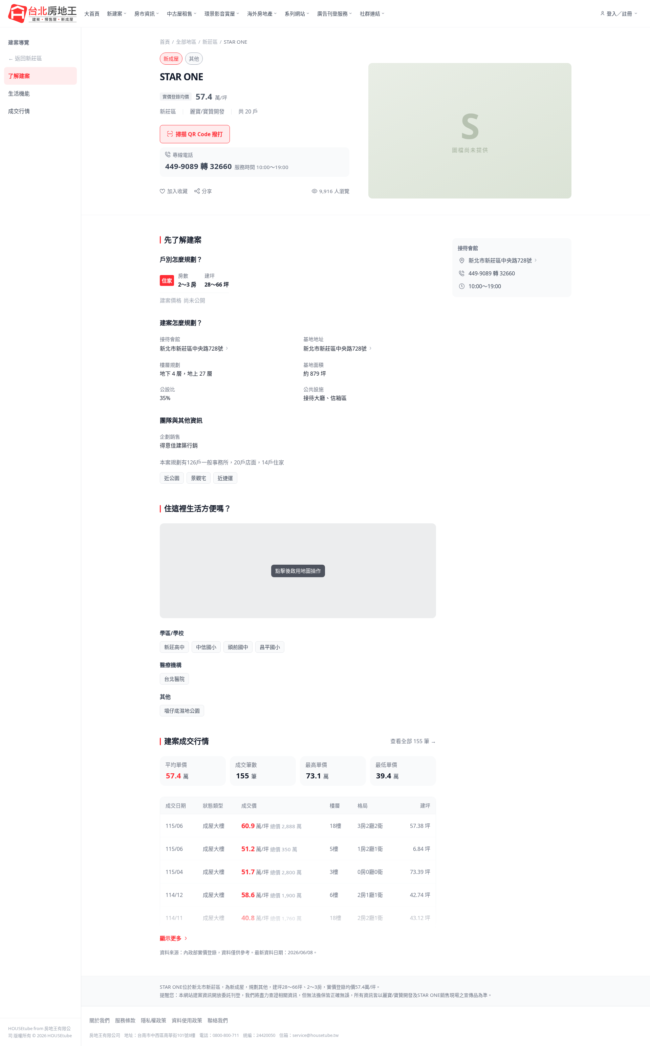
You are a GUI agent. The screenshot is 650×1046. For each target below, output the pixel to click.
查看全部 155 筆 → (413, 741)
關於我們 (99, 1020)
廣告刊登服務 (332, 13)
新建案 (114, 13)
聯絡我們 (218, 1020)
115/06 (174, 826)
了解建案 (19, 76)
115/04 (174, 872)
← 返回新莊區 (25, 58)
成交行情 (19, 111)
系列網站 (295, 13)
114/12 (174, 895)
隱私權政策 (153, 1020)
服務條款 (125, 1020)
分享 (207, 191)
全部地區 (186, 41)
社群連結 (370, 13)
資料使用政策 (187, 1020)
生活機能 (19, 93)
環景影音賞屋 (219, 13)
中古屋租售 (179, 13)
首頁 (165, 41)
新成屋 (171, 58)
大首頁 (92, 13)
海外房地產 (260, 13)
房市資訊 (144, 13)
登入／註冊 (619, 13)
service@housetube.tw (315, 1035)
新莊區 (210, 41)
